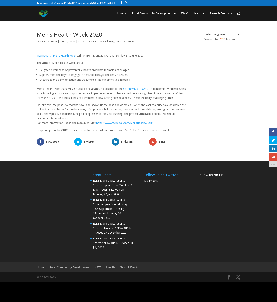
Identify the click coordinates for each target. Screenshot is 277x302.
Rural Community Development (152, 13)
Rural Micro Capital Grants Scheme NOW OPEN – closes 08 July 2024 (113, 243)
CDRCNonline (48, 41)
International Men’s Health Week (56, 55)
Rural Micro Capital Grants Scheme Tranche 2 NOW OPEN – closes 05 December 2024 (112, 228)
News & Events (219, 13)
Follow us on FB (210, 174)
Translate (231, 39)
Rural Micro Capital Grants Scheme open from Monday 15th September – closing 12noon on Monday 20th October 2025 (110, 208)
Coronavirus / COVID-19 (137, 88)
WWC (184, 13)
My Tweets (151, 180)
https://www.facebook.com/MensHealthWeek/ (124, 123)
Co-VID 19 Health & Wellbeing (96, 41)
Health (197, 13)
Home (119, 13)
